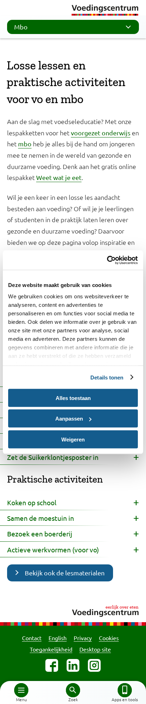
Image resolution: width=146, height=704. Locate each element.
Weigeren (73, 439)
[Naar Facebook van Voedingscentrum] (51, 665)
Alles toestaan (73, 398)
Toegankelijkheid (51, 649)
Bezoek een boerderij (39, 533)
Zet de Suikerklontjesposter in (53, 457)
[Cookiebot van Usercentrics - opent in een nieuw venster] (107, 260)
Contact (31, 637)
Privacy (83, 637)
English (58, 637)
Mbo (21, 26)
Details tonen (106, 377)
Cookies (109, 637)
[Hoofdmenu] (21, 690)
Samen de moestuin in (40, 518)
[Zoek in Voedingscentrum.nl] (73, 690)
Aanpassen (69, 419)
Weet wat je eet (59, 177)
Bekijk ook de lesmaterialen (65, 572)
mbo (25, 143)
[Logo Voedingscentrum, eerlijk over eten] (73, 610)
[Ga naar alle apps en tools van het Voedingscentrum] (125, 690)
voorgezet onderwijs (100, 132)
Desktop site (95, 649)
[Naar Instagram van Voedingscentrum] (94, 665)
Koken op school (31, 502)
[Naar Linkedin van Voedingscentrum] (73, 665)
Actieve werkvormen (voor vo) (53, 549)
